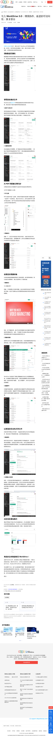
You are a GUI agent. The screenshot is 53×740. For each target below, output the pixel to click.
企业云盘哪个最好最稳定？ (47, 298)
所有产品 (35, 2)
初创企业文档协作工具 (25, 677)
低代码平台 (30, 2)
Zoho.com (7, 2)
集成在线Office (8, 683)
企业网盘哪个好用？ (40, 680)
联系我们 (50, 6)
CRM (16, 2)
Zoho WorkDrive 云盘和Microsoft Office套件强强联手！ (47, 320)
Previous (2, 632)
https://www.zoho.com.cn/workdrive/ (13, 590)
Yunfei (18, 22)
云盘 (15, 655)
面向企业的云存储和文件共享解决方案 (26, 685)
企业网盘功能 (17, 11)
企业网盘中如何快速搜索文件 (47, 302)
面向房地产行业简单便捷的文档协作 (26, 708)
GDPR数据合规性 (8, 686)
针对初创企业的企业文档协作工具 (47, 314)
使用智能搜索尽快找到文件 (10, 689)
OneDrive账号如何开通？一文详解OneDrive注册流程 (46, 393)
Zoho (42, 289)
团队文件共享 (15, 677)
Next (37, 632)
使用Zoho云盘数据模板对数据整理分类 (11, 701)
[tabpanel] (8, 631)
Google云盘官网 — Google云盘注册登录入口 (46, 369)
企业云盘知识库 (11, 11)
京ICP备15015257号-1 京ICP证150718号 (38, 735)
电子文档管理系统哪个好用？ (42, 689)
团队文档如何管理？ (48, 293)
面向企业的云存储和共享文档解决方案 (47, 327)
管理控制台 (7, 677)
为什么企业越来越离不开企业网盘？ (47, 308)
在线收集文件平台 (39, 693)
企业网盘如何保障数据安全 (47, 344)
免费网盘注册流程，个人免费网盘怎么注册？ (46, 375)
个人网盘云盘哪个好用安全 (41, 677)
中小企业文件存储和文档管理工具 (26, 681)
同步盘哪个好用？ (39, 686)
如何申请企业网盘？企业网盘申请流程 (46, 404)
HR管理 (24, 2)
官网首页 (5, 11)
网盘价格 (29, 6)
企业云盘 (46, 289)
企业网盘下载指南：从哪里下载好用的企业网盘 (46, 399)
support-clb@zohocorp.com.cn (40, 718)
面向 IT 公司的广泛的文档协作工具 (26, 690)
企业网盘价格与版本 (40, 683)
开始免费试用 (26, 662)
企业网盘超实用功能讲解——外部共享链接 (19, 635)
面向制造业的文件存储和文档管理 (26, 699)
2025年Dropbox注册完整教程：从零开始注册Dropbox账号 (46, 381)
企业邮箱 (20, 2)
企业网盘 (12, 584)
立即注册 (49, 2)
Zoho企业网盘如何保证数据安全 (11, 694)
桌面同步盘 (7, 680)
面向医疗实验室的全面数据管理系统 (26, 694)
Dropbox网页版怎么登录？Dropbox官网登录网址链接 (46, 387)
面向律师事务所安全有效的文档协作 (26, 703)
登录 (45, 2)
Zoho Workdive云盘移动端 (10, 697)
